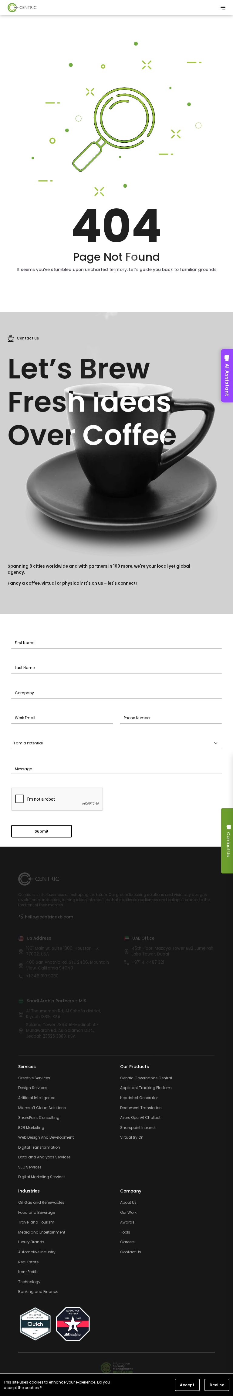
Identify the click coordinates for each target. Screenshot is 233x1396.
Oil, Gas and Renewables (41, 1202)
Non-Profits (28, 1271)
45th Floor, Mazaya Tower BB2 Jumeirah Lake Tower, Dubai (172, 951)
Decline (217, 1384)
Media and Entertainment (41, 1232)
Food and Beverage (36, 1212)
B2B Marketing (31, 1127)
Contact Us (130, 1252)
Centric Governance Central (146, 1078)
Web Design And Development (46, 1137)
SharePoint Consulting (38, 1117)
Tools (125, 1232)
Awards (127, 1222)
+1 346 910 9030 (42, 976)
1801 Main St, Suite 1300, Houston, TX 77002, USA (62, 951)
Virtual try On (132, 1137)
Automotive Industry (37, 1252)
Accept (187, 1384)
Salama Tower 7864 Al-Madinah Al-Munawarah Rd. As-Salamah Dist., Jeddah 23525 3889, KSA (62, 1030)
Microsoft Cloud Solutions (42, 1107)
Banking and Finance (38, 1291)
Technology (29, 1281)
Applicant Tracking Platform (146, 1087)
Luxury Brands (31, 1242)
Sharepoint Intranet (138, 1127)
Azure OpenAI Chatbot (140, 1117)
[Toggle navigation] (223, 7)
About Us (128, 1202)
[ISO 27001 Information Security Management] (117, 1367)
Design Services (32, 1087)
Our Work (128, 1212)
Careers (127, 1242)
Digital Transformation (39, 1147)
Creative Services (34, 1078)
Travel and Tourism (36, 1222)
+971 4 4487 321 (148, 962)
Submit (42, 831)
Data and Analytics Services (44, 1157)
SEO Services (30, 1167)
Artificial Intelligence (36, 1097)
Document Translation (141, 1107)
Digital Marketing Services (42, 1177)
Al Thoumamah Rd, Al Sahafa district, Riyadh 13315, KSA (63, 1014)
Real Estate (28, 1262)
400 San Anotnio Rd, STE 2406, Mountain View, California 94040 (67, 965)
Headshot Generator (139, 1097)
